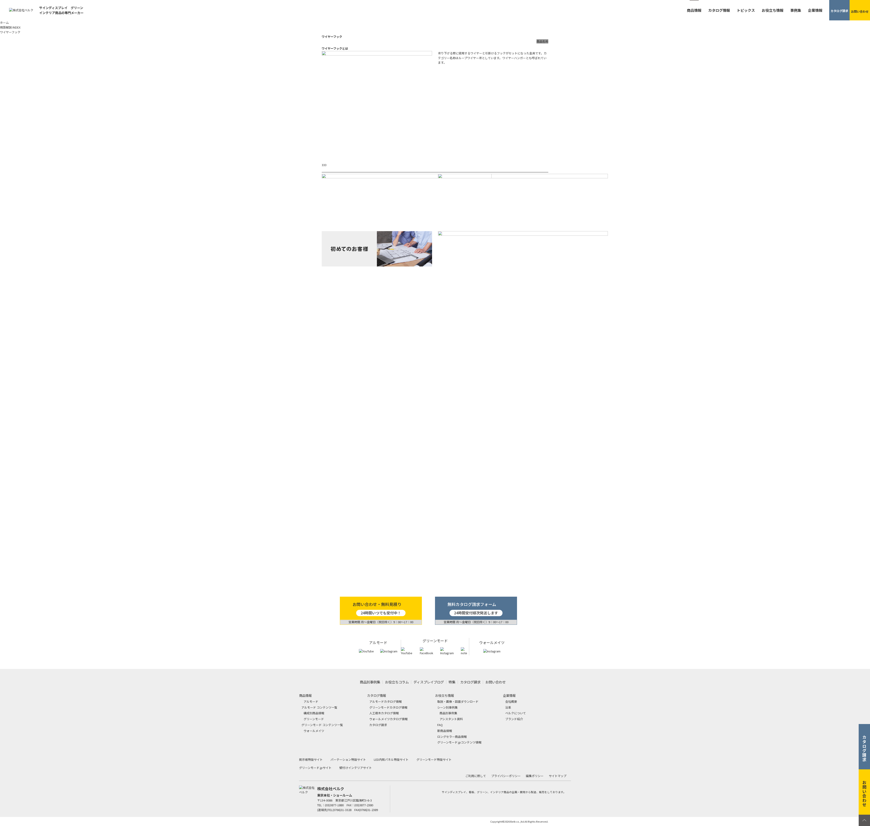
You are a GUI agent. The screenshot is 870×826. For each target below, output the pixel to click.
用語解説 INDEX (10, 27)
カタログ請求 (470, 681)
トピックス (746, 10)
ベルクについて (515, 713)
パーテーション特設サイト (348, 759)
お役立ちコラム (397, 681)
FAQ (440, 725)
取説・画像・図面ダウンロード (457, 701)
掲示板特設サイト (311, 759)
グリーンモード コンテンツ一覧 (322, 725)
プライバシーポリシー (506, 776)
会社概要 (511, 701)
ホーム (4, 22)
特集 (452, 681)
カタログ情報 (719, 10)
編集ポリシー (535, 776)
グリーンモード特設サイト (434, 759)
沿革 (508, 707)
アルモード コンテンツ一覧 (319, 707)
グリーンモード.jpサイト (315, 767)
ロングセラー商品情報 (452, 736)
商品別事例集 (370, 681)
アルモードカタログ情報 (385, 701)
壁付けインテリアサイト (355, 767)
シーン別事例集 (447, 707)
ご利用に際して (475, 776)
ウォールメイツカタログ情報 (388, 719)
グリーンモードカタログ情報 (388, 707)
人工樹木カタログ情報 (384, 713)
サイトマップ (557, 776)
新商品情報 (444, 731)
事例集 (795, 10)
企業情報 (815, 10)
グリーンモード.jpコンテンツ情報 (459, 742)
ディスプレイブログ (428, 681)
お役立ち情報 (772, 10)
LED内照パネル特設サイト (391, 759)
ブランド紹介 (514, 719)
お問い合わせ (495, 681)
